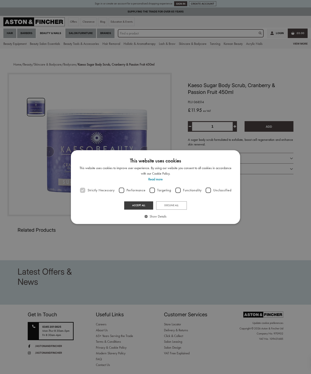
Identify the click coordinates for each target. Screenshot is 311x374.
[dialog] (155, 187)
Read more (155, 179)
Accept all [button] (138, 205)
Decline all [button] (171, 205)
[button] (155, 216)
